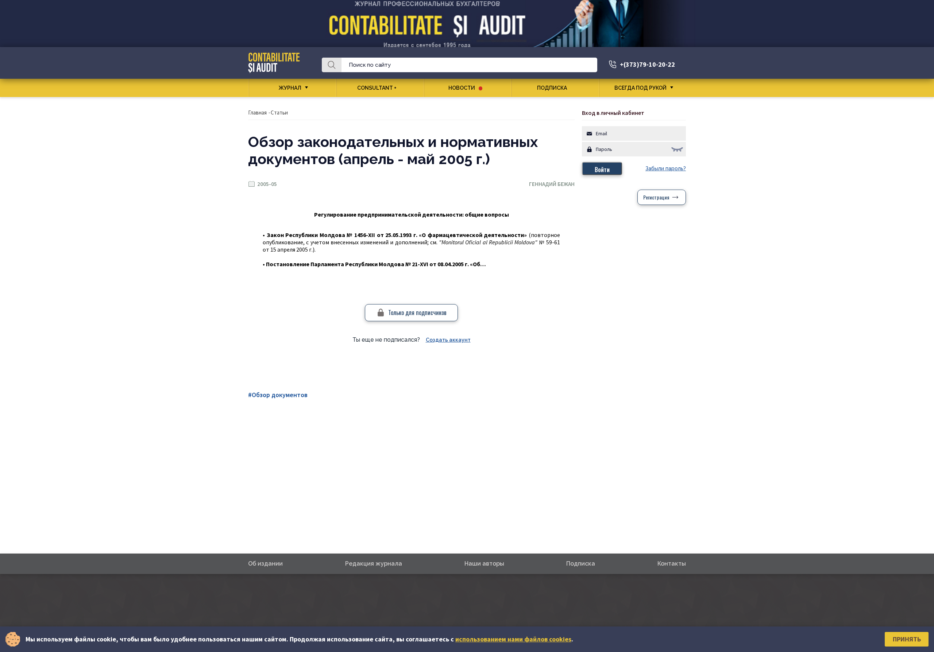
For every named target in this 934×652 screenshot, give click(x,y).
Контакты (671, 563)
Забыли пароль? (665, 168)
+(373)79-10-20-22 (647, 64)
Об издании (265, 563)
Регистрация (656, 197)
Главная (257, 112)
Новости (461, 88)
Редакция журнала (373, 563)
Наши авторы (484, 563)
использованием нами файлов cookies (513, 639)
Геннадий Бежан (552, 184)
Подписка (552, 88)
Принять (907, 639)
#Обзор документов (278, 395)
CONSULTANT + (377, 88)
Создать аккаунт (448, 340)
